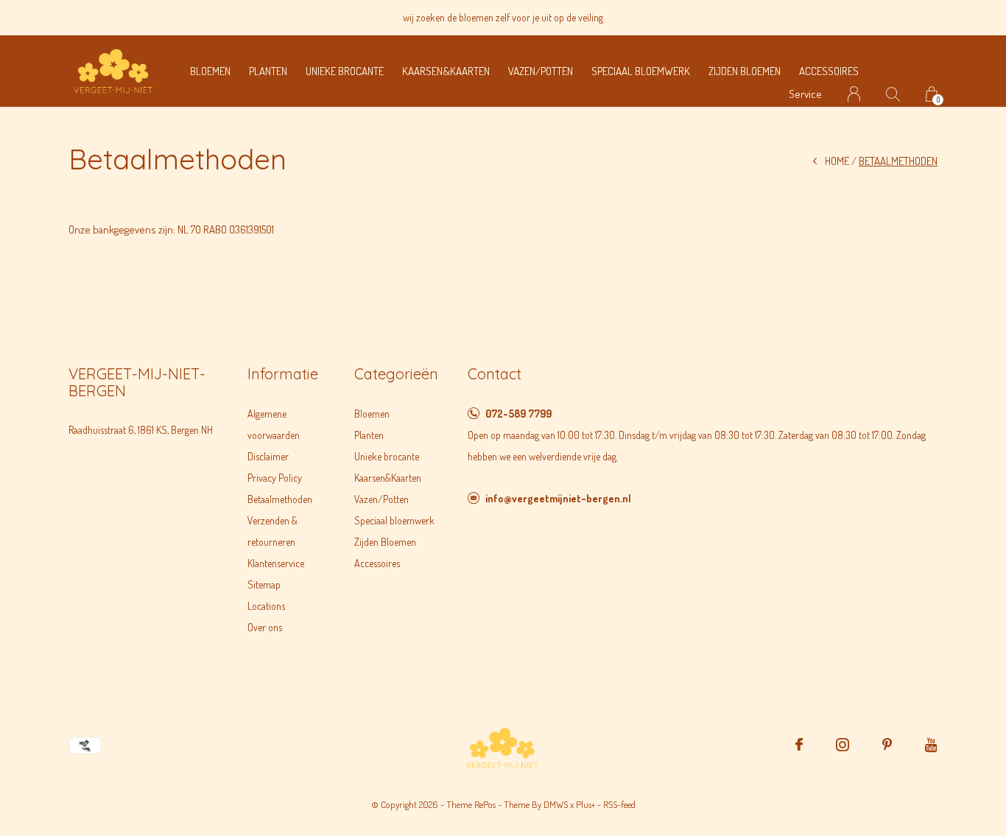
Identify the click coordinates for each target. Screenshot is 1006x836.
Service (805, 94)
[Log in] (854, 93)
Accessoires (829, 71)
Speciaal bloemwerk (640, 71)
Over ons (264, 627)
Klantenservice (275, 563)
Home (837, 161)
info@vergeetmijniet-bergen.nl (558, 498)
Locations (266, 606)
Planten (268, 71)
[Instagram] (842, 745)
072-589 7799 (518, 413)
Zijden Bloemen (744, 71)
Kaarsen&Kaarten (446, 71)
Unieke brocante (345, 71)
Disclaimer (268, 456)
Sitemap (264, 584)
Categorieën (396, 374)
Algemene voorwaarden (273, 424)
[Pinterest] (887, 745)
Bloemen (210, 71)
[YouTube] (931, 745)
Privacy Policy (274, 477)
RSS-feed (619, 804)
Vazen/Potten (540, 71)
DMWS (556, 804)
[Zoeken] (893, 93)
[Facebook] (799, 745)
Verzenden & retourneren (272, 531)
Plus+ (585, 804)
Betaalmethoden (279, 499)
